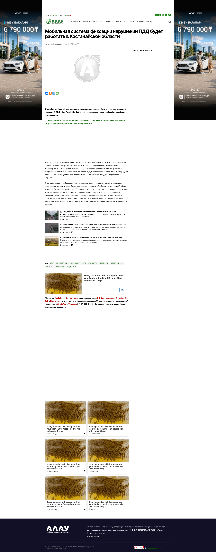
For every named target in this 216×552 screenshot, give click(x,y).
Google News (72, 298)
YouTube (58, 298)
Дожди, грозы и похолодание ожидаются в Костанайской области (88, 212)
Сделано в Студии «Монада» (55, 548)
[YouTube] (169, 15)
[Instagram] (163, 15)
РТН (74, 267)
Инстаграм (55, 301)
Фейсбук (120, 298)
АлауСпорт (129, 21)
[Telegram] (53, 93)
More (123, 290)
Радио (108, 21)
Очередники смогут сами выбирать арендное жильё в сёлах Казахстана (91, 237)
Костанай (104, 263)
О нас (85, 21)
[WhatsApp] (57, 93)
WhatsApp (61, 304)
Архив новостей (93, 536)
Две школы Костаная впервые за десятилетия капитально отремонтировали (93, 224)
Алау (52, 263)
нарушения (60, 267)
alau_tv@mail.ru (100, 533)
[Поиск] (169, 21)
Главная (74, 21)
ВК (98, 298)
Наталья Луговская (53, 44)
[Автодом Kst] (21, 276)
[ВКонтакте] (156, 15)
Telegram (72, 304)
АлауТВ (117, 21)
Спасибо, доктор (145, 21)
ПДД (69, 267)
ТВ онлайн (97, 21)
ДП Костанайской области (68, 263)
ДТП (84, 263)
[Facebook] (166, 15)
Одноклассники (108, 298)
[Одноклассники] (160, 15)
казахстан (92, 263)
